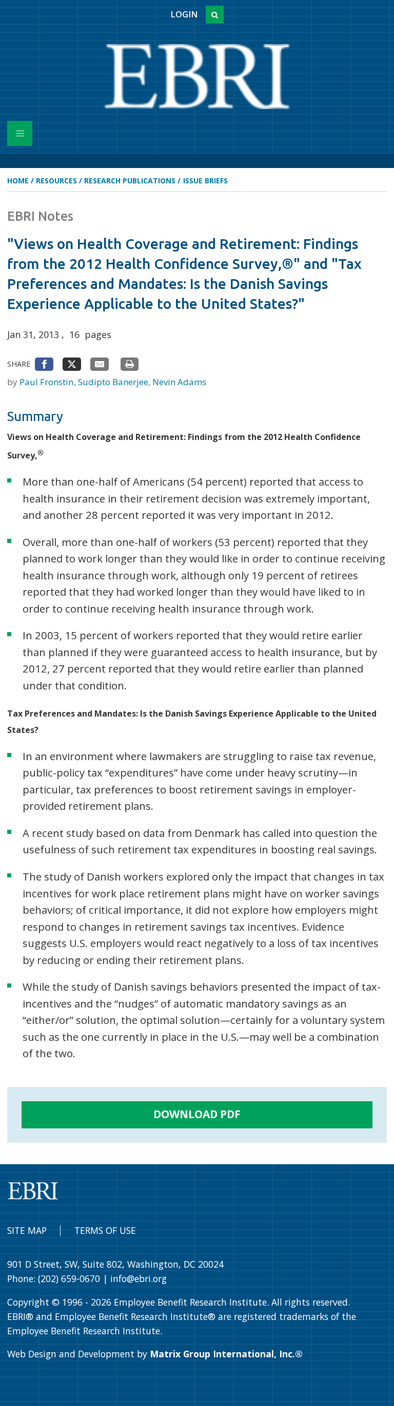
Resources (56, 180)
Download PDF (197, 1114)
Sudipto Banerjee (114, 382)
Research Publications (129, 180)
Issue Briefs (205, 180)
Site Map (27, 1230)
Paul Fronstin (47, 382)
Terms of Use (105, 1230)
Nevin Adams (179, 382)
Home (18, 180)
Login (184, 14)
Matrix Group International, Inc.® (226, 1354)
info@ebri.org (138, 1278)
